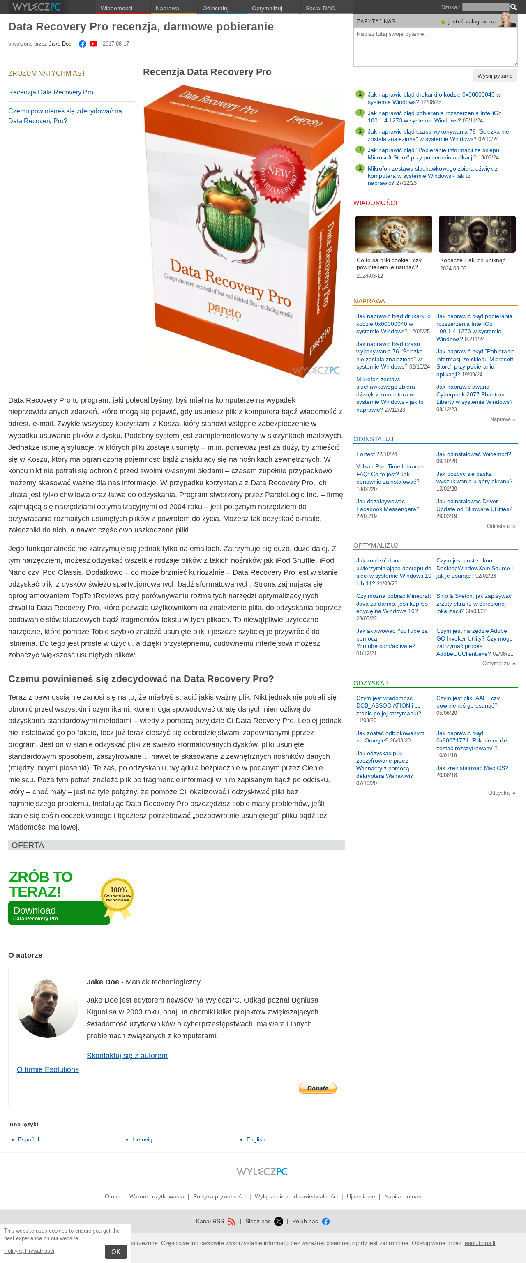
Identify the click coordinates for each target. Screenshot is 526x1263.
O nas (112, 1196)
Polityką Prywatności (29, 1251)
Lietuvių (142, 1139)
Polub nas (306, 1221)
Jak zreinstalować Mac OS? (472, 768)
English (256, 1139)
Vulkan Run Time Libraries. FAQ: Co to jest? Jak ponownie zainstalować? (391, 474)
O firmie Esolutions (48, 1069)
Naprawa (167, 8)
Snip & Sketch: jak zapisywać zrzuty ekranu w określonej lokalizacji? (474, 603)
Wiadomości (116, 8)
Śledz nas (258, 1221)
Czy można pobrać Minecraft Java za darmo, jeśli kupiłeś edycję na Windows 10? (393, 603)
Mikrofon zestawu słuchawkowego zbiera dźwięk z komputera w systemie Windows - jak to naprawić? (433, 175)
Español (28, 1139)
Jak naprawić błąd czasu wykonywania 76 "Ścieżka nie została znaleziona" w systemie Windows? (438, 135)
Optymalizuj (267, 8)
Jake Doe (60, 44)
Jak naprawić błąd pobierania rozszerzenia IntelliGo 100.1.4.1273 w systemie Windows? (435, 117)
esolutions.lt (480, 1243)
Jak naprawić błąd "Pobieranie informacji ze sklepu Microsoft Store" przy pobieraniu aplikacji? (433, 154)
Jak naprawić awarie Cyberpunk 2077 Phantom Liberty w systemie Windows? (474, 394)
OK (115, 1251)
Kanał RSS (211, 1221)
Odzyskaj (500, 793)
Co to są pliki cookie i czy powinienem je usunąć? (389, 264)
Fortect (365, 454)
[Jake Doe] (81, 44)
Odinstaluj (215, 8)
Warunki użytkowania (156, 1196)
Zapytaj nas (376, 21)
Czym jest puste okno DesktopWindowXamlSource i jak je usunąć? (474, 568)
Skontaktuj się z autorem (127, 1055)
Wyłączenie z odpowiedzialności (296, 1196)
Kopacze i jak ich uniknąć (472, 260)
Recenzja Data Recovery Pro (50, 92)
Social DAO (320, 8)
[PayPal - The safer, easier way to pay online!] (318, 1088)
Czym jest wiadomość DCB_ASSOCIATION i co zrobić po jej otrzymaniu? (388, 706)
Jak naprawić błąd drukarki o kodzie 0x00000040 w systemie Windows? (393, 323)
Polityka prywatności (219, 1196)
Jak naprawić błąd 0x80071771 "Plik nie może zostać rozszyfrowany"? (471, 740)
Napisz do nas (402, 1196)
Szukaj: (450, 7)
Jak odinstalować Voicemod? (473, 454)
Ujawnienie (361, 1196)
